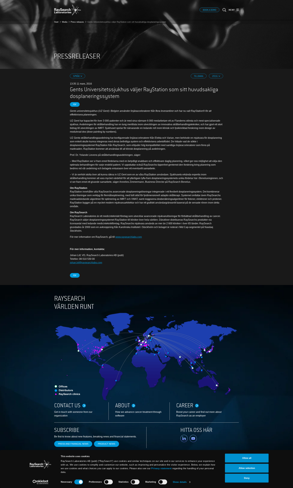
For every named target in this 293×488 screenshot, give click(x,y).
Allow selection (247, 468)
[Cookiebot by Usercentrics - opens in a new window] (40, 482)
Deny (247, 478)
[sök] (224, 11)
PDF (74, 104)
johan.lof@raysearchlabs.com (86, 262)
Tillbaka (198, 76)
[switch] (108, 481)
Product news (106, 444)
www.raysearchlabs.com (128, 237)
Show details (180, 482)
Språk (76, 76)
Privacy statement (161, 468)
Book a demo (209, 9)
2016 (215, 76)
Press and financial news (73, 444)
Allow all (246, 458)
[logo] (67, 9)
